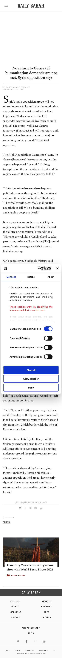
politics (6, 522)
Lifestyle (15, 612)
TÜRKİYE (46, 601)
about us (30, 650)
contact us (43, 650)
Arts (46, 612)
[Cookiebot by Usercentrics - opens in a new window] (38, 268)
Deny (31, 387)
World (15, 606)
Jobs (7, 650)
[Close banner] (57, 268)
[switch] (48, 338)
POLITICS (15, 601)
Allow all (31, 370)
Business (46, 606)
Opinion (46, 617)
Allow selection (31, 379)
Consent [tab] (11, 276)
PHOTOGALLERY (18, 575)
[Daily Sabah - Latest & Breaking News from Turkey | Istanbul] (31, 6)
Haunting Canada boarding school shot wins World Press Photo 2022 (30, 567)
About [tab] (51, 276)
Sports (15, 617)
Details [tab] (31, 276)
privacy (18, 650)
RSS (55, 650)
